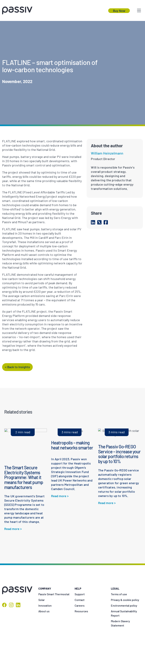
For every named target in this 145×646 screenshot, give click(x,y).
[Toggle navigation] (139, 10)
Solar (41, 599)
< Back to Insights (17, 367)
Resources (81, 611)
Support (80, 594)
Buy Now (119, 11)
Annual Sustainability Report (124, 613)
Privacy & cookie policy (125, 599)
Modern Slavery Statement (120, 623)
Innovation (45, 605)
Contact (80, 599)
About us (44, 611)
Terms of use (119, 594)
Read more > (13, 529)
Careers (80, 605)
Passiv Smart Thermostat (53, 594)
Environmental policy (124, 605)
